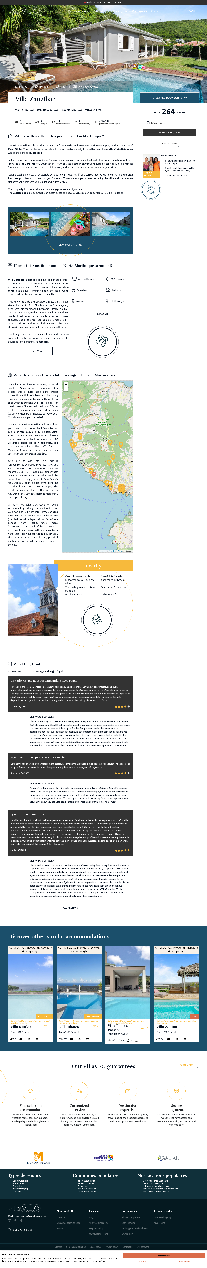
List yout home (128, 1223)
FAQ (91, 1217)
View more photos (70, 245)
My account (159, 1223)
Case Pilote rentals (71, 110)
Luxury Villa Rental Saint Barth (155, 1181)
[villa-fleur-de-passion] (127, 995)
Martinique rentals (47, 110)
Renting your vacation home (135, 1228)
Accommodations (78, 11)
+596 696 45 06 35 (22, 1229)
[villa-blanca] (79, 994)
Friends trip (17, 1186)
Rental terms (169, 143)
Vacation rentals (24, 110)
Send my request (169, 132)
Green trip (17, 1191)
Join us (60, 1228)
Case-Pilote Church (111, 576)
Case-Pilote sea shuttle (77, 576)
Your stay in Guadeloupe (153, 1183)
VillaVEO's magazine (99, 1223)
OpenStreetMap (115, 551)
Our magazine (139, 11)
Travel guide (120, 11)
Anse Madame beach (112, 580)
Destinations (101, 11)
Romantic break (20, 1183)
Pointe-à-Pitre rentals (87, 1189)
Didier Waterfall (109, 594)
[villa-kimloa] (30, 994)
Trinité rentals (84, 1186)
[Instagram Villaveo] (9, 1221)
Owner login (127, 1234)
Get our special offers (113, 2)
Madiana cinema (74, 594)
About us (61, 1217)
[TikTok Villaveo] (21, 1221)
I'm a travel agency (162, 1217)
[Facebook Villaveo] (15, 1221)
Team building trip (20, 1189)
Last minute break (20, 1181)
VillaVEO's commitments (68, 1223)
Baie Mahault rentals (86, 1181)
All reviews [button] (70, 907)
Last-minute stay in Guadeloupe (156, 1186)
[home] (24, 11)
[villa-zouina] (176, 994)
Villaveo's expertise (131, 1217)
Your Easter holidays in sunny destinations (160, 1189)
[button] (91, 471)
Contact (155, 11)
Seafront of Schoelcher (113, 587)
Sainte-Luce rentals (86, 1183)
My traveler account (98, 1234)
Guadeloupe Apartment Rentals (156, 1191)
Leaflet (102, 551)
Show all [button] (38, 351)
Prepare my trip (96, 1228)
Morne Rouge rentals (87, 1191)
